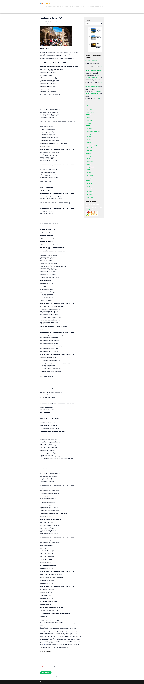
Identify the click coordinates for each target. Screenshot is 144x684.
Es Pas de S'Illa (89, 188)
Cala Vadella (89, 156)
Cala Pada (88, 144)
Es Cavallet (89, 164)
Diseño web (42, 681)
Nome (41, 666)
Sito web (70, 666)
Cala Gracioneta (90, 122)
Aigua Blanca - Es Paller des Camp (93, 131)
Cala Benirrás (89, 194)
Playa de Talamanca (90, 112)
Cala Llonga (89, 136)
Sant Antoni (88, 114)
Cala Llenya (89, 139)
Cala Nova (88, 148)
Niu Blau (88, 152)
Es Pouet (88, 117)
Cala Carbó (89, 155)
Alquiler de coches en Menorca (92, 93)
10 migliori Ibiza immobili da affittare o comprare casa (96, 46)
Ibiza (87, 107)
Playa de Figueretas (90, 111)
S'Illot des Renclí (90, 197)
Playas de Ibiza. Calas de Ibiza (93, 105)
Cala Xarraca (89, 196)
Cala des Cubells (90, 161)
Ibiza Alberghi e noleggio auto (52, 6)
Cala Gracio (89, 115)
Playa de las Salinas (90, 166)
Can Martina (89, 142)
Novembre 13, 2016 (54, 21)
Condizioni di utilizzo (49, 681)
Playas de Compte (90, 174)
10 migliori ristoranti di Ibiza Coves (98, 30)
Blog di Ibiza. (95, 11)
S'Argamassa (89, 150)
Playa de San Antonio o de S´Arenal (93, 118)
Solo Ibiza (47, 23)
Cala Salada (89, 123)
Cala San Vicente (90, 192)
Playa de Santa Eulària (91, 134)
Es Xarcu (88, 159)
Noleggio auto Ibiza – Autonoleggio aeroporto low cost (72, 6)
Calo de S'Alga (89, 147)
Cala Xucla (89, 181)
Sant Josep (88, 153)
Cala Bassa (89, 177)
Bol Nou (88, 169)
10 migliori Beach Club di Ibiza (98, 37)
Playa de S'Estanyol (90, 133)
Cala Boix (88, 126)
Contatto (102, 11)
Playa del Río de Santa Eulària (92, 145)
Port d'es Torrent (90, 178)
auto (45, 644)
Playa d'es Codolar (90, 167)
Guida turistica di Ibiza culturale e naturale (81, 11)
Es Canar (88, 137)
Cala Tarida (89, 172)
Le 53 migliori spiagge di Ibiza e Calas (95, 6)
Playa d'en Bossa (90, 109)
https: (89, 209)
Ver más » (97, 75)
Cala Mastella (89, 128)
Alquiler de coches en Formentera (93, 77)
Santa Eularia (88, 125)
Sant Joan (88, 180)
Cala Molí (88, 158)
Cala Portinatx (89, 191)
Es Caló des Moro (90, 120)
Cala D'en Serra (89, 183)
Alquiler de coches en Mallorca (92, 86)
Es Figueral (89, 140)
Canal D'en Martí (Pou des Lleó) (93, 129)
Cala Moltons (89, 189)
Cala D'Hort (89, 163)
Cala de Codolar (90, 175)
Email (55, 666)
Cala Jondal (89, 170)
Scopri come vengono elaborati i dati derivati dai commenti (70, 676)
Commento (42, 656)
